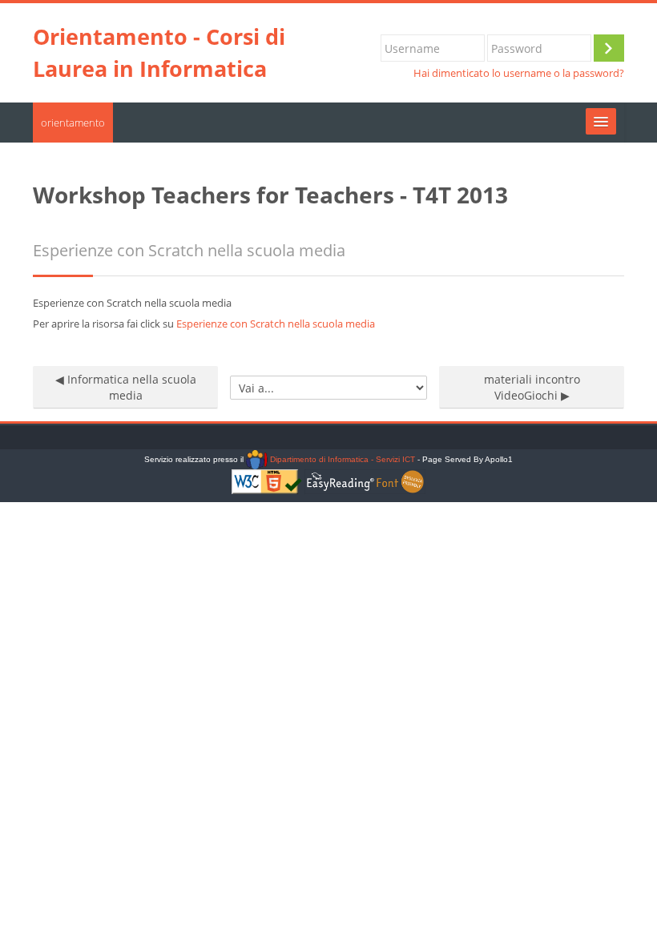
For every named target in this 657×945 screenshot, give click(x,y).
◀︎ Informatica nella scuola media (125, 387)
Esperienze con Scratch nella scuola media (275, 323)
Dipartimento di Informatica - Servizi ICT (341, 459)
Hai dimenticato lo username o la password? (518, 73)
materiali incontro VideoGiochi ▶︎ (532, 387)
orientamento (73, 122)
